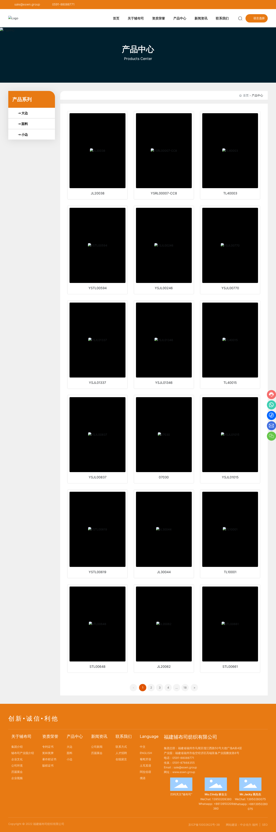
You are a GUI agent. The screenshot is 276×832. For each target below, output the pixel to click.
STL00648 (97, 667)
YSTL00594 (97, 288)
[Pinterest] (266, 4)
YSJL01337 (97, 383)
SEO (265, 824)
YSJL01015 (230, 477)
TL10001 (230, 572)
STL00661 (230, 667)
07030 (164, 477)
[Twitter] (254, 4)
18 (185, 687)
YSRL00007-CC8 (164, 193)
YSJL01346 (164, 383)
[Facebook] (241, 4)
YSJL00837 (97, 477)
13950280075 (256, 799)
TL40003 (230, 193)
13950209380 (222, 799)
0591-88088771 (63, 4)
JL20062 (164, 667)
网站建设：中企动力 (238, 824)
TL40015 (230, 383)
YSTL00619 (97, 572)
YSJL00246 (164, 288)
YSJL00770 (230, 288)
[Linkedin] (248, 4)
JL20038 (97, 193)
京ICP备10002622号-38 (204, 824)
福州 (255, 824)
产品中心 (138, 49)
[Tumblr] (260, 4)
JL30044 (164, 572)
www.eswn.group (183, 772)
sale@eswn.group (27, 4)
